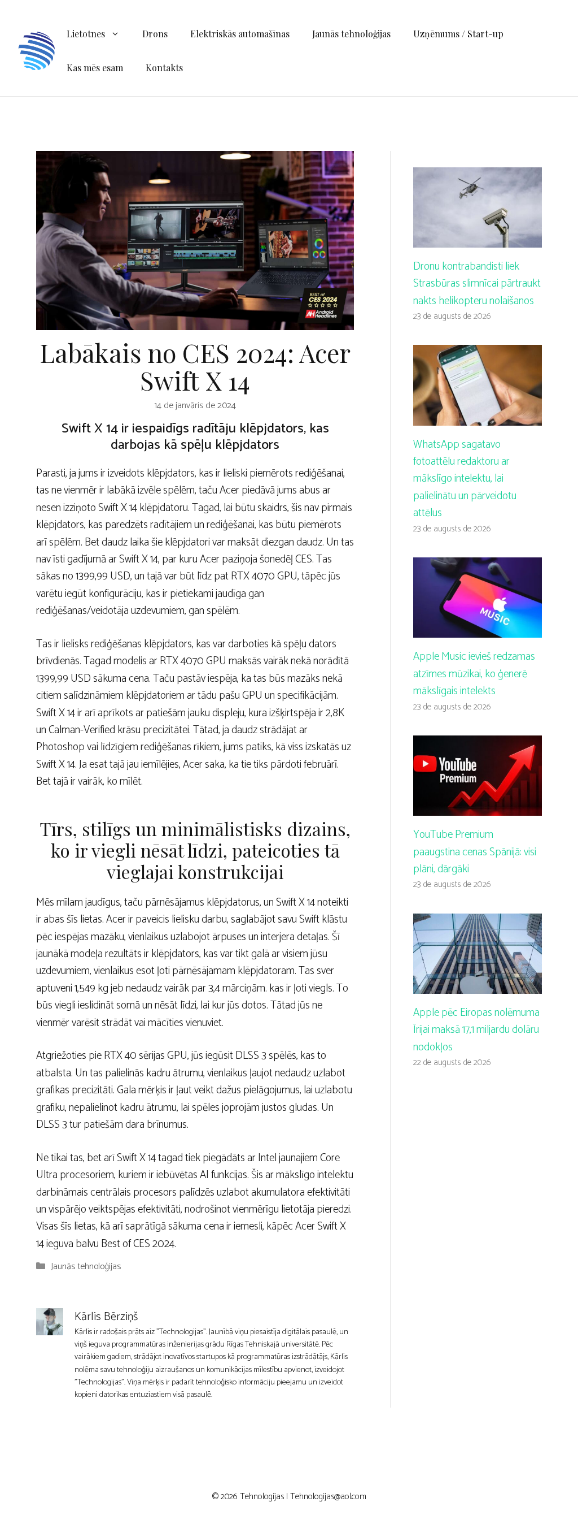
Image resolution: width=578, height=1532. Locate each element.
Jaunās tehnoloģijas (351, 34)
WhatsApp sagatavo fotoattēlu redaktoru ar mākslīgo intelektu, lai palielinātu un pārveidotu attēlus (464, 479)
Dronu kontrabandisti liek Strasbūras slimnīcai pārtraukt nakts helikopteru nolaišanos (477, 284)
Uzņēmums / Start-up (458, 34)
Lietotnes (86, 34)
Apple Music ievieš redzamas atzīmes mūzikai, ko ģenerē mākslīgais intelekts (474, 674)
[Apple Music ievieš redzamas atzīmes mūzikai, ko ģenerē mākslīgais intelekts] (477, 629)
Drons (155, 34)
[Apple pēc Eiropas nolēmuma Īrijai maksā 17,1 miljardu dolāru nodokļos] (477, 985)
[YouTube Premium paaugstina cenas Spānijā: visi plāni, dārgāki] (477, 807)
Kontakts (164, 67)
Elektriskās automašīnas (240, 34)
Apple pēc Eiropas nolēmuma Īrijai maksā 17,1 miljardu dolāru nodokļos (476, 1030)
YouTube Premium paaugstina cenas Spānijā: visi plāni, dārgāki (474, 852)
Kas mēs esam (95, 67)
